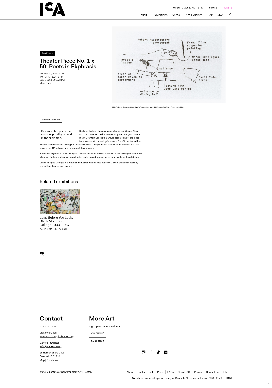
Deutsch (180, 378)
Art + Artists (194, 15)
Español (158, 378)
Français (169, 378)
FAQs (170, 372)
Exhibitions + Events (166, 15)
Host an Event (145, 372)
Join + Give (215, 15)
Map (42, 360)
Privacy (198, 372)
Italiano (204, 378)
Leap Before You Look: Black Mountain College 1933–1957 (56, 221)
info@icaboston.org (51, 346)
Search (230, 15)
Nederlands (192, 378)
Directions (52, 360)
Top (268, 384)
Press (160, 372)
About (130, 372)
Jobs (225, 372)
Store (213, 7)
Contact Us (212, 372)
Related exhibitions (50, 119)
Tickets (227, 7)
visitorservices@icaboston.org (57, 336)
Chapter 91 (184, 372)
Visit (144, 15)
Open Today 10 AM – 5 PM (188, 7)
